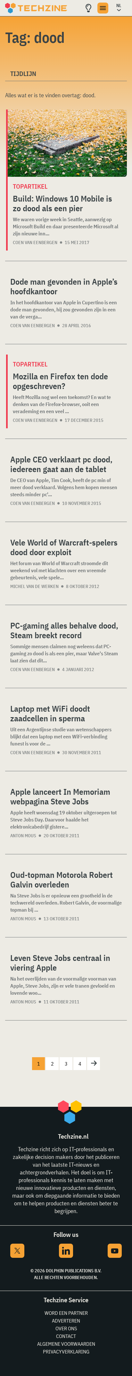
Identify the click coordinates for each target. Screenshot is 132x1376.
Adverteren (66, 1320)
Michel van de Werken (34, 586)
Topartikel (30, 186)
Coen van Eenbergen (35, 242)
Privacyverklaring (66, 1351)
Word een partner (66, 1313)
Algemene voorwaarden (66, 1344)
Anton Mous (23, 836)
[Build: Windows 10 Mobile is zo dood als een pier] (67, 143)
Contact (66, 1336)
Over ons (66, 1328)
